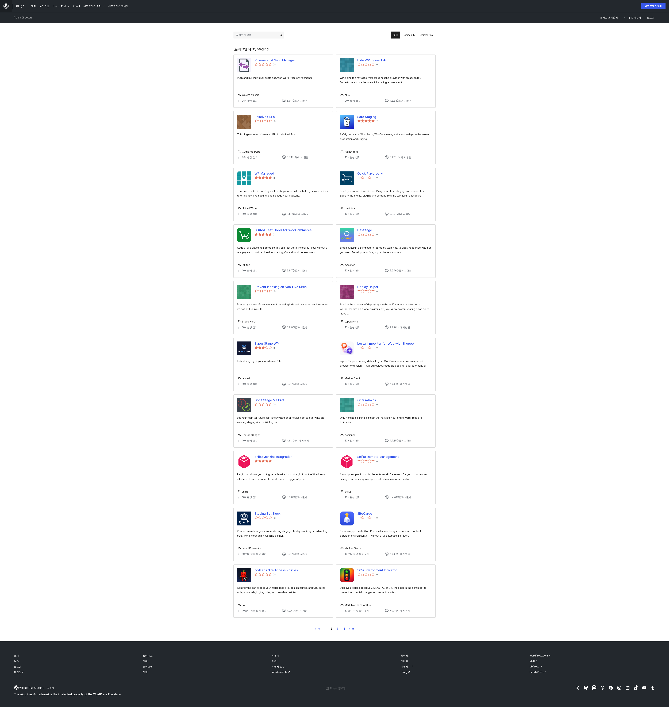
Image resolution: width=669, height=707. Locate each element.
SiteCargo (364, 513)
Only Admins (366, 400)
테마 (145, 661)
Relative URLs (265, 117)
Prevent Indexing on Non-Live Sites (281, 287)
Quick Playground (370, 173)
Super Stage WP (267, 343)
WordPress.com (540, 655)
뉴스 (16, 661)
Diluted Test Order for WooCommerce (283, 230)
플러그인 (148, 666)
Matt (534, 661)
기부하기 (407, 666)
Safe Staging (366, 117)
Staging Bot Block (267, 513)
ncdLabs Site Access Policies (276, 570)
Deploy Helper (367, 287)
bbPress (536, 666)
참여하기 (405, 655)
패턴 (145, 672)
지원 (274, 661)
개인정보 (19, 672)
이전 (317, 628)
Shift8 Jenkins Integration (273, 457)
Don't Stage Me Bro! (269, 400)
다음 (351, 628)
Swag (405, 672)
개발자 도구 (278, 666)
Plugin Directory (23, 17)
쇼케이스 (148, 655)
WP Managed (264, 173)
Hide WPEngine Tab (371, 60)
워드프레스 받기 (653, 6)
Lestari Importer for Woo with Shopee (385, 343)
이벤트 (404, 661)
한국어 (50, 688)
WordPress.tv (281, 672)
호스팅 (17, 666)
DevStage (364, 230)
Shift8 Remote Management (378, 457)
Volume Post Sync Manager (275, 60)
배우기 (275, 655)
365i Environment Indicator (377, 570)
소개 (16, 655)
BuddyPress (538, 672)
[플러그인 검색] (280, 35)
